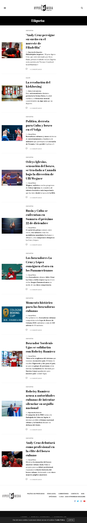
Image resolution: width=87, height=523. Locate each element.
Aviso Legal (51, 494)
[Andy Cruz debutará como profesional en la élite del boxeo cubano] (12, 459)
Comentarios (63, 494)
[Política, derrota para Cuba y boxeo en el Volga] (12, 133)
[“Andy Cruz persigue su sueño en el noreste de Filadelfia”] (12, 50)
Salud (28, 78)
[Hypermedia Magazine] (43, 8)
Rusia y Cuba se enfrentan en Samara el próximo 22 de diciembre (39, 217)
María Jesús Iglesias (34, 91)
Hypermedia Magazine (35, 52)
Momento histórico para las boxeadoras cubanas (40, 307)
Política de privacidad (36, 494)
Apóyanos (53, 496)
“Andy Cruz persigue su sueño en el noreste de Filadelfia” (40, 41)
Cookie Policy (60, 520)
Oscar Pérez (32, 134)
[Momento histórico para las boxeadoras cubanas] (12, 314)
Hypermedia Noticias (34, 412)
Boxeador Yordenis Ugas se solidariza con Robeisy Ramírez (41, 347)
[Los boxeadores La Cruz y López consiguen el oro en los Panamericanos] (12, 272)
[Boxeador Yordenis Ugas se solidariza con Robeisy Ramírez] (12, 359)
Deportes (29, 30)
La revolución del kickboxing (38, 84)
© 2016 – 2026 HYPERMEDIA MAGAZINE (72, 496)
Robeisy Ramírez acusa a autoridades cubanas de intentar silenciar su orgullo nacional (40, 399)
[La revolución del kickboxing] (12, 93)
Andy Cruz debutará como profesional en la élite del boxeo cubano (40, 449)
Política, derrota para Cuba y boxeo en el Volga (39, 125)
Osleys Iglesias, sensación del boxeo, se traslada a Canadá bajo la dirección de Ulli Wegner (41, 170)
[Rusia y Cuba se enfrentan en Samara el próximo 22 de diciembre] (12, 226)
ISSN (82, 494)
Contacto (75, 494)
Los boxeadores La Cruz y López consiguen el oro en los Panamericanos (39, 264)
